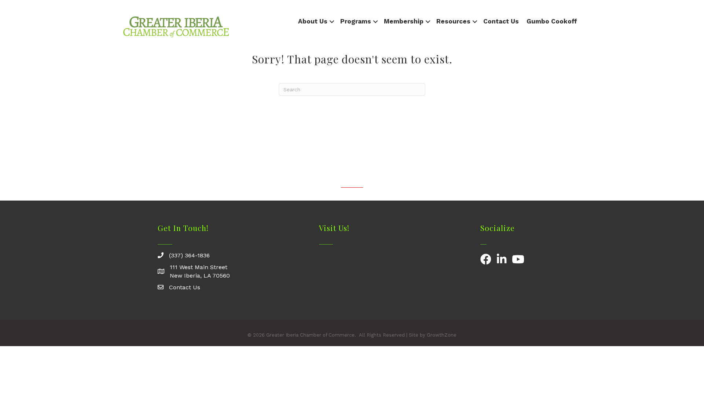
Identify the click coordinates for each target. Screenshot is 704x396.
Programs (355, 21)
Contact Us (501, 21)
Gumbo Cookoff (552, 21)
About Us (312, 21)
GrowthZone (441, 335)
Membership (403, 21)
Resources (453, 21)
